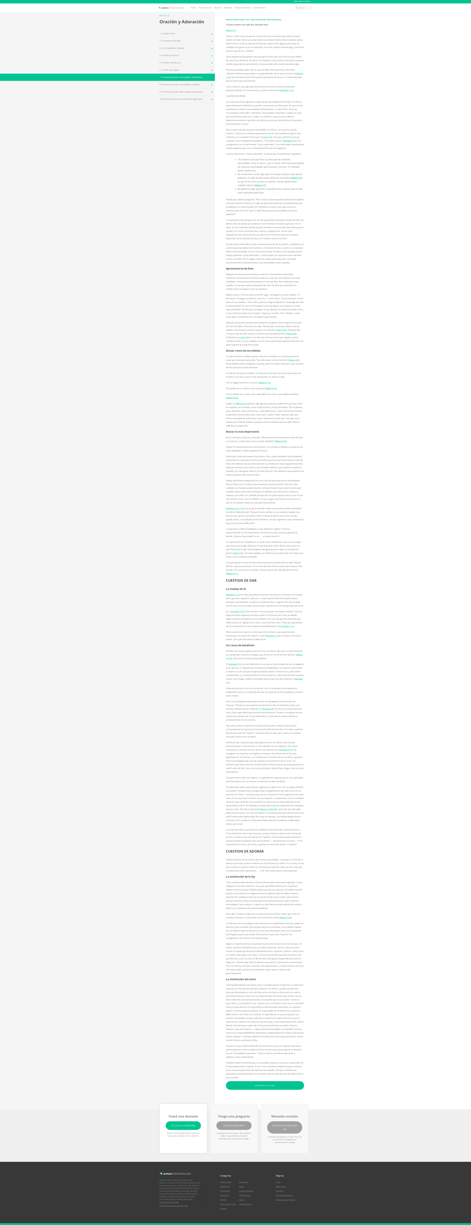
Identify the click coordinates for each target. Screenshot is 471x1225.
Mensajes (228, 8)
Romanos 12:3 (233, 594)
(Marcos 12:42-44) (268, 809)
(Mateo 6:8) (296, 177)
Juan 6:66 (245, 337)
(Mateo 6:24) (271, 388)
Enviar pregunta (233, 1125)
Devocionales (259, 8)
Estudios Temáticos (243, 8)
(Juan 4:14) (238, 553)
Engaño (223, 1208)
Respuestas (281, 1186)
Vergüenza (225, 1186)
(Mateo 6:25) (232, 397)
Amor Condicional (228, 1204)
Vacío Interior (245, 1195)
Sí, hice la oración (183, 1125)
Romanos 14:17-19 (235, 508)
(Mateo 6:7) (260, 185)
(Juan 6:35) (291, 333)
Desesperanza (245, 1204)
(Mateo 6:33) (281, 441)
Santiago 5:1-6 (235, 664)
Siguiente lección (265, 1085)
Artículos (217, 8)
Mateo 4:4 (294, 360)
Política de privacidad (169, 1202)
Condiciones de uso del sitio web (173, 1206)
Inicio (278, 1182)
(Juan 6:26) (281, 330)
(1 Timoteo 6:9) (266, 708)
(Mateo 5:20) (285, 917)
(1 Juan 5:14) (266, 137)
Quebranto (225, 1191)
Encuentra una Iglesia (285, 1200)
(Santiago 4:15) (290, 140)
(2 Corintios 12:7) (286, 626)
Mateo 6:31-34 (243, 403)
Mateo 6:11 (231, 30)
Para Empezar (205, 8)
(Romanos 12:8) (272, 635)
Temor (241, 1200)
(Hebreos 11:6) (286, 90)
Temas (193, 8)
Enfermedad (225, 1182)
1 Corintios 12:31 (237, 611)
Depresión (224, 1195)
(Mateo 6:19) (264, 382)
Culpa (241, 1186)
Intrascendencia (246, 1191)
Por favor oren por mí (284, 1127)
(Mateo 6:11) (232, 573)
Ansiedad (243, 1182)
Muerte (223, 1200)
